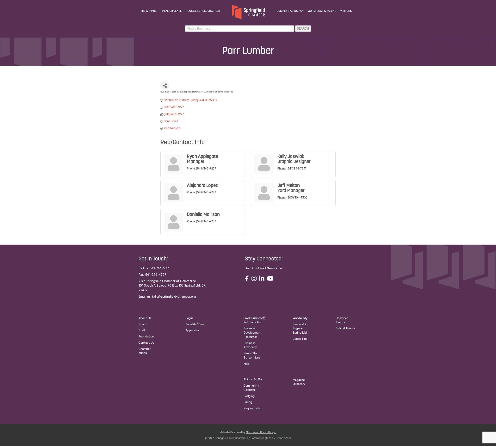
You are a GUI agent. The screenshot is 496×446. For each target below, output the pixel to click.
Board (142, 324)
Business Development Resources (253, 333)
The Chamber (149, 11)
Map (246, 364)
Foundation (146, 336)
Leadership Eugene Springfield (300, 329)
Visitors (346, 11)
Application (193, 330)
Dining (248, 402)
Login (189, 318)
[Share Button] (164, 85)
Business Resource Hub (204, 11)
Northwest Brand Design (261, 432)
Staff (142, 330)
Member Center (172, 11)
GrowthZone (284, 438)
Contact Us (146, 342)
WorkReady (300, 318)
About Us (145, 318)
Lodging (249, 396)
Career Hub (300, 339)
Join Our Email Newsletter (264, 268)
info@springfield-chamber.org (174, 296)
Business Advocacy (290, 11)
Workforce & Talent (322, 11)
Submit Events (346, 328)
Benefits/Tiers (195, 324)
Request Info (252, 408)
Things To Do (253, 379)
